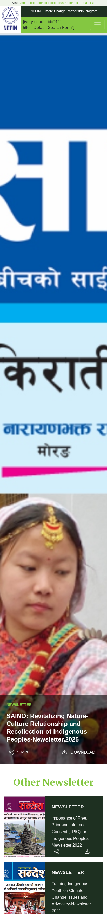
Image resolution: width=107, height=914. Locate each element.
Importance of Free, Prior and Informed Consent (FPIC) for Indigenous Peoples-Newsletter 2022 (71, 831)
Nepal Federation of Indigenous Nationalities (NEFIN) (56, 3)
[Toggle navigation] (97, 25)
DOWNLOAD (83, 752)
